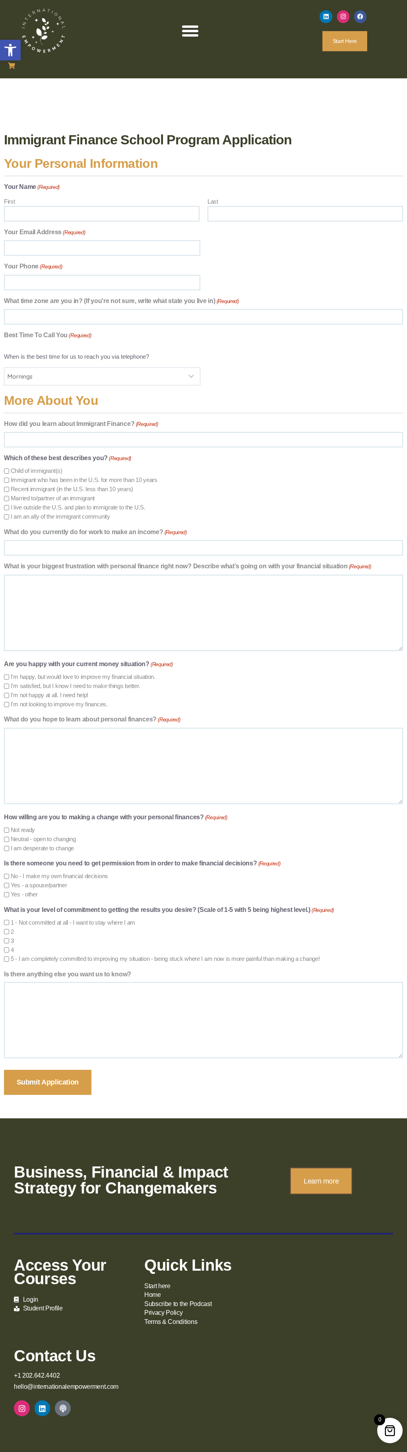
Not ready (23, 829)
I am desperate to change (42, 848)
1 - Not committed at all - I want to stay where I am (73, 922)
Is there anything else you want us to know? (67, 974)
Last (212, 201)
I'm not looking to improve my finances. (59, 704)
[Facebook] (360, 16)
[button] (10, 50)
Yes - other (24, 894)
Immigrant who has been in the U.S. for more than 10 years (84, 479)
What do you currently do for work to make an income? (95, 532)
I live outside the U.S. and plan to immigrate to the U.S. (78, 507)
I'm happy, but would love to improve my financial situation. (83, 676)
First (9, 201)
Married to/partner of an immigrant (53, 498)
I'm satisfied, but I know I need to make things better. (75, 685)
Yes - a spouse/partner (39, 885)
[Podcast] (63, 1408)
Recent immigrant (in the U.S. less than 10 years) (72, 489)
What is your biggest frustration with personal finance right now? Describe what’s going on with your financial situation (187, 566)
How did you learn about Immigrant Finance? (81, 423)
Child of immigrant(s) (36, 470)
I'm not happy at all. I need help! (49, 695)
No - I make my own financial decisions (59, 876)
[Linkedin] (326, 16)
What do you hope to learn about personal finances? (92, 719)
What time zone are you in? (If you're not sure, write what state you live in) (121, 300)
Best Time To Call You (47, 335)
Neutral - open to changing (43, 839)
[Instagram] (343, 16)
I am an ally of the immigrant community (60, 516)
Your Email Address (44, 232)
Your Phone (33, 266)
